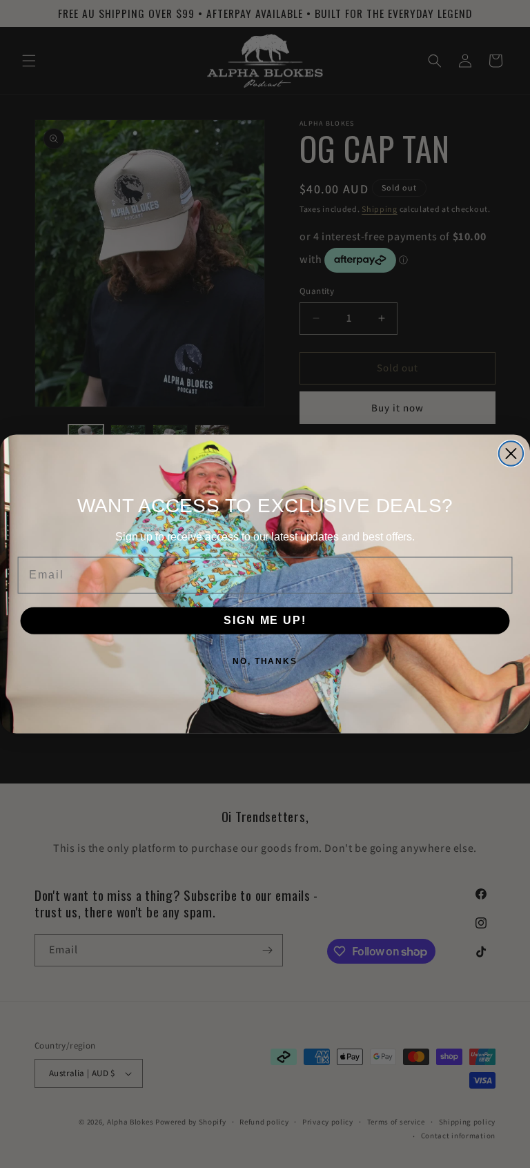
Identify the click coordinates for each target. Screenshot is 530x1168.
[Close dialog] (511, 453)
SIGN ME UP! (265, 620)
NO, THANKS (265, 661)
